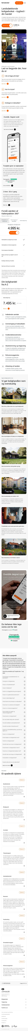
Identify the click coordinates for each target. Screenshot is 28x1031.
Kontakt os (4, 1022)
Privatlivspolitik (4, 1018)
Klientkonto (4, 1016)
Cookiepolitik (4, 1020)
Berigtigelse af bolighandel (5, 220)
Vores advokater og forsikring (7, 1012)
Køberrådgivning (23, 220)
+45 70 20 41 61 (6, 983)
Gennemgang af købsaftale (14, 220)
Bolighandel (22, 849)
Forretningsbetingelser (6, 1014)
